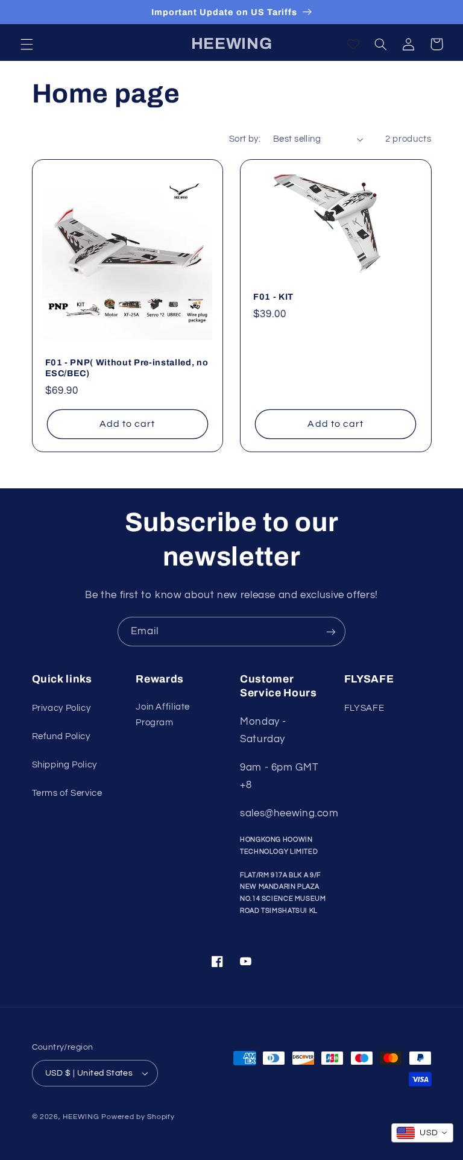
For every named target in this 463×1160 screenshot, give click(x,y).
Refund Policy (61, 736)
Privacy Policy (61, 708)
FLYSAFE (364, 708)
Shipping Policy (64, 764)
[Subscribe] (331, 631)
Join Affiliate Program (163, 714)
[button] (26, 44)
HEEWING (81, 1117)
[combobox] (422, 1133)
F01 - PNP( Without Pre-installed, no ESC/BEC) (127, 368)
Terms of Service (67, 793)
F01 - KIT (273, 296)
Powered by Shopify (137, 1117)
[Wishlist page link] (353, 44)
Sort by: (244, 138)
